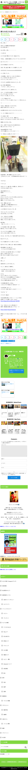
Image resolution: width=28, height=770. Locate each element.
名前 (2, 458)
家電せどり (8, 343)
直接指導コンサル (6, 595)
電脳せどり (6, 654)
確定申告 (6, 710)
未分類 (3, 737)
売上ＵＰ (6, 631)
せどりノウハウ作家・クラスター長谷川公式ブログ (14, 2)
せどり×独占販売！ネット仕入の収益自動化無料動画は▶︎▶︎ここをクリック (14, 7)
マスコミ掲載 (7, 700)
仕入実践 (6, 650)
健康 (3, 728)
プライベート (5, 733)
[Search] (25, 747)
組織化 (5, 714)
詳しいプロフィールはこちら (16, 371)
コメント (3, 444)
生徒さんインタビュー (9, 599)
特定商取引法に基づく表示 (12, 761)
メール (3, 463)
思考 (3, 677)
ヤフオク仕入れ (7, 627)
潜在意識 (4, 585)
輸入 (5, 673)
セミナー (6, 613)
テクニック (6, 645)
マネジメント (5, 705)
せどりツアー (4, 341)
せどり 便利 (7, 659)
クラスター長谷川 (19, 34)
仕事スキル (4, 719)
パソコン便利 (7, 723)
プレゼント (6, 618)
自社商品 (6, 668)
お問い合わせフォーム (22, 761)
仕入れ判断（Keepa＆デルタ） (9, 581)
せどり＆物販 (11, 341)
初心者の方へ (7, 636)
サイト (2, 467)
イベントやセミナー (7, 608)
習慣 (5, 691)
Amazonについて (8, 664)
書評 (5, 687)
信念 (5, 682)
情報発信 (4, 696)
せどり (2, 343)
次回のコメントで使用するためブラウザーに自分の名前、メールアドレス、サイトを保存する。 (13, 474)
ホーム (4, 761)
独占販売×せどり (6, 590)
